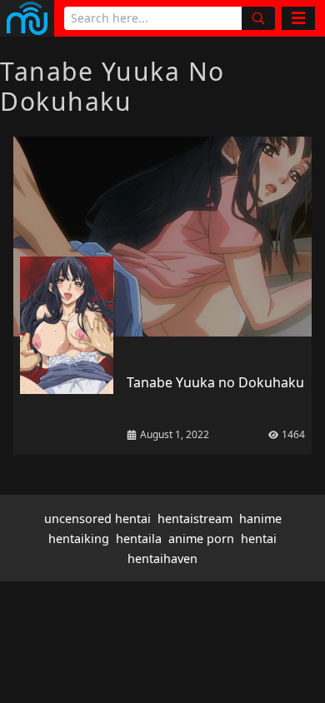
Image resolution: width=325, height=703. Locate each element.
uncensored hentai (97, 518)
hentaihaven (163, 558)
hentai (259, 538)
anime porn (201, 538)
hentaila (139, 538)
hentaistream (195, 518)
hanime (260, 518)
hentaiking (78, 538)
